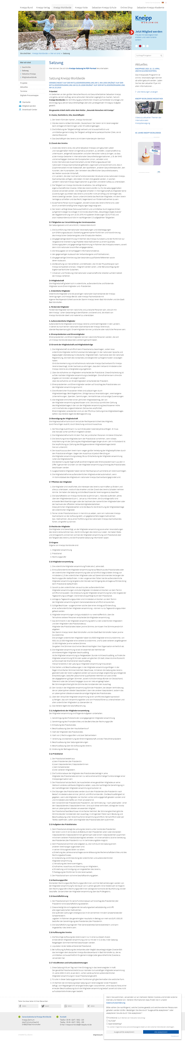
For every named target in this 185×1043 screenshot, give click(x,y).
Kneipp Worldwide (62, 7)
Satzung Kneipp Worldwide (67, 78)
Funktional (126, 1017)
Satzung (25, 70)
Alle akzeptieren (161, 1032)
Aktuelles (24, 87)
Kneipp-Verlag (43, 7)
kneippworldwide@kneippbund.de (78, 1024)
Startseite (26, 102)
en (166, 2)
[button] (28, 1006)
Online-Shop (126, 7)
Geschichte (26, 67)
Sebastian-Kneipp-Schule (104, 7)
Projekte (23, 83)
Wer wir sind (55, 53)
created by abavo (25, 1034)
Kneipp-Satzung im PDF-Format (82, 68)
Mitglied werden (29, 106)
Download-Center (29, 109)
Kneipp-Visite (81, 7)
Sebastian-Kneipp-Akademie (150, 7)
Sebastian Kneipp (29, 74)
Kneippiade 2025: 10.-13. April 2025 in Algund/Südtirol (147, 69)
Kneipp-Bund (26, 7)
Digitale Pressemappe (29, 95)
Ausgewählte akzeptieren (124, 1032)
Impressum (98, 1034)
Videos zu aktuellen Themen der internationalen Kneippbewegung (148, 120)
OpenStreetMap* (115, 1023)
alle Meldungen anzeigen (147, 91)
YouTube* (112, 1020)
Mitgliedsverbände (29, 77)
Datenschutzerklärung (115, 1002)
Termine (23, 91)
